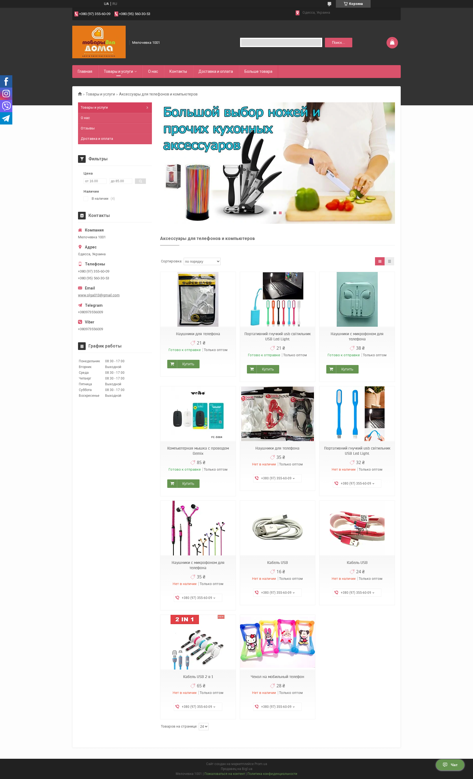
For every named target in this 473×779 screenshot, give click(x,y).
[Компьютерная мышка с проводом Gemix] (197, 413)
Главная (85, 71)
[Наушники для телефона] (197, 299)
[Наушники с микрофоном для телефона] (356, 299)
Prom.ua (261, 764)
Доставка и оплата (215, 71)
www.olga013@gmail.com (99, 295)
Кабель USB (277, 562)
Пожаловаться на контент (224, 774)
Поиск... (338, 42)
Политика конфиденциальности (272, 774)
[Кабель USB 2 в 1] (197, 642)
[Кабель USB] (277, 528)
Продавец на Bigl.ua (236, 769)
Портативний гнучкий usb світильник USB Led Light (277, 336)
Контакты (178, 71)
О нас (153, 71)
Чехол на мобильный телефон (277, 676)
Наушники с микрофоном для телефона (357, 336)
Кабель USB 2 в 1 (198, 676)
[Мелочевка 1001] (99, 42)
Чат (454, 765)
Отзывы (88, 128)
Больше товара (258, 71)
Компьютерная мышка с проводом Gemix (198, 451)
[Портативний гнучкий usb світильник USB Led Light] (277, 299)
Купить (188, 364)
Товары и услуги (118, 71)
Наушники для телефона (198, 334)
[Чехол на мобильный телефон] (277, 642)
